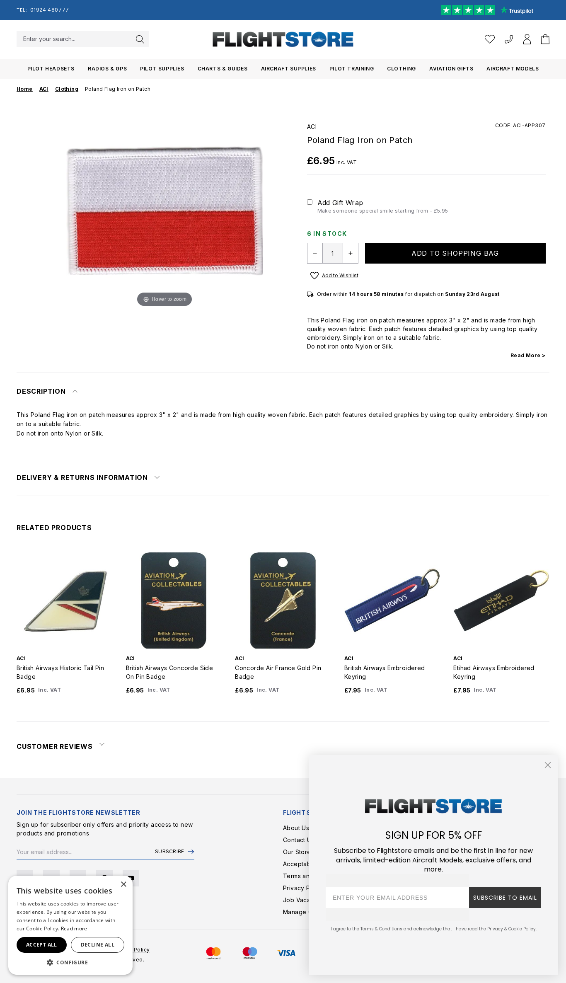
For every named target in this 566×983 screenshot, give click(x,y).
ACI (312, 126)
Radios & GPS (107, 68)
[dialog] (70, 925)
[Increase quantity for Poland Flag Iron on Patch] (350, 253)
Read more (74, 928)
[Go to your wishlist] (490, 39)
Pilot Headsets (51, 68)
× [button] (123, 884)
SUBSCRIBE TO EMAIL (505, 897)
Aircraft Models (512, 68)
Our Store (297, 851)
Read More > (527, 355)
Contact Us (298, 839)
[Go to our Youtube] (131, 878)
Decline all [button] (97, 944)
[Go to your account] (527, 39)
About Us (296, 827)
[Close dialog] (547, 765)
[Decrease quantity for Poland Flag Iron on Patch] (315, 253)
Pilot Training (351, 68)
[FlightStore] (283, 39)
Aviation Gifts (451, 68)
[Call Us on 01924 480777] (509, 39)
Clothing (401, 68)
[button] (70, 962)
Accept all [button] (41, 944)
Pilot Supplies (162, 68)
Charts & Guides (223, 68)
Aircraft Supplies (288, 68)
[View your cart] (545, 39)
